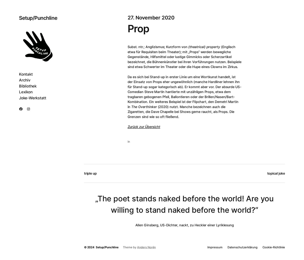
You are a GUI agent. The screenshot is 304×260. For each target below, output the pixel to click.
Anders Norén (146, 247)
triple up (90, 173)
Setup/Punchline (38, 18)
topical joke (276, 173)
